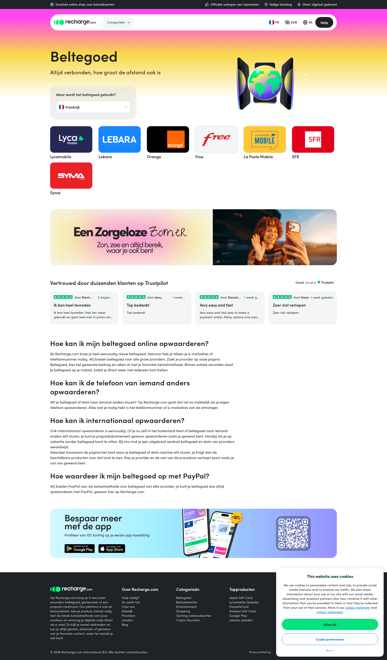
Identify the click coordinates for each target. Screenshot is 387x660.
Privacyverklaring (260, 652)
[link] (79, 548)
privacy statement (330, 612)
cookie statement (357, 607)
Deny (330, 651)
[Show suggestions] (125, 107)
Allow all (330, 624)
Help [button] (324, 22)
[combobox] (93, 107)
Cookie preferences (330, 639)
